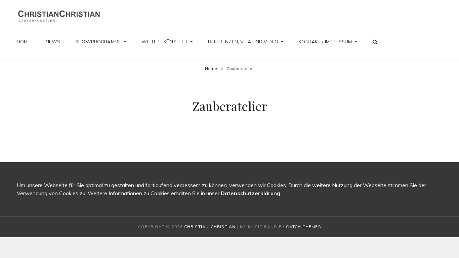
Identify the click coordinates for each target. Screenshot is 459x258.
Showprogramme (98, 42)
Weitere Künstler (164, 42)
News (53, 42)
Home (24, 42)
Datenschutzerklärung (250, 193)
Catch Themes (303, 226)
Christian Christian (210, 226)
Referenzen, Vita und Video (243, 42)
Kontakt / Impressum (325, 42)
